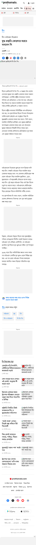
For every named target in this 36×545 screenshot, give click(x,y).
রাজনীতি (16, 8)
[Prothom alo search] (24, 3)
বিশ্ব (21, 8)
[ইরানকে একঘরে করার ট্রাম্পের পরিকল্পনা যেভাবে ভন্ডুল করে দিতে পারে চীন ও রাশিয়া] (28, 397)
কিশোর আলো (18, 483)
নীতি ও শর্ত (7, 523)
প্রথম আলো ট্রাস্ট (7, 487)
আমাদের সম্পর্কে (8, 520)
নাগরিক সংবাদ (9, 483)
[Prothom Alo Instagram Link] (18, 501)
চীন (3, 31)
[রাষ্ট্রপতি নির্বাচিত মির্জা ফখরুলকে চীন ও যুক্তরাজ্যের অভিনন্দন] (28, 412)
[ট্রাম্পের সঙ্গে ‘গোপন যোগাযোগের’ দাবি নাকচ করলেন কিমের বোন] (28, 463)
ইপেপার (29, 487)
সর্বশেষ (4, 8)
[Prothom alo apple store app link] (25, 511)
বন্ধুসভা (15, 487)
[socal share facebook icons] (4, 59)
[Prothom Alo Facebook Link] (8, 501)
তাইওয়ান (6, 314)
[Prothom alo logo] (18, 479)
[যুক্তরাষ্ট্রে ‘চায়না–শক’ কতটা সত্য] (28, 451)
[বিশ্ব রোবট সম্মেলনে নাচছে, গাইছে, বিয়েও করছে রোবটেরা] (28, 438)
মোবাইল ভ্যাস (19, 491)
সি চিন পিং (20, 318)
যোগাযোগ (16, 523)
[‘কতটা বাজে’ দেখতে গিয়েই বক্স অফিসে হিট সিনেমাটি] (28, 425)
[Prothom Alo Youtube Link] (23, 501)
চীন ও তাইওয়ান (8, 318)
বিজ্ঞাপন (18, 520)
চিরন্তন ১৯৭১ (22, 487)
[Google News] (28, 501)
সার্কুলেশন (26, 520)
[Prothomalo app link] (11, 511)
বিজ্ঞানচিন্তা (27, 483)
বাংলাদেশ (9, 8)
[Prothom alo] (10, 3)
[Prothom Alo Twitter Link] (13, 501)
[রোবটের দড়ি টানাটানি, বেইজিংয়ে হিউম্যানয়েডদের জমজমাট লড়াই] (28, 370)
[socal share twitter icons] (7, 59)
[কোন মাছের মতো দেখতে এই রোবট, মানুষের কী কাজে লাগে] (28, 383)
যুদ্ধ (14, 314)
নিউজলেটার (25, 523)
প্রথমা (12, 491)
